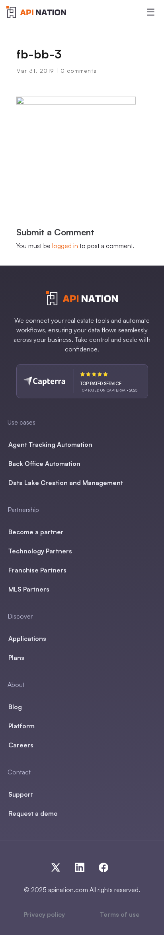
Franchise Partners (37, 570)
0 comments (79, 70)
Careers (20, 745)
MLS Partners (28, 589)
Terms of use (120, 914)
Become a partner (36, 532)
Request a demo (33, 813)
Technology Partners (40, 551)
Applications (27, 638)
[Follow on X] (59, 866)
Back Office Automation (44, 464)
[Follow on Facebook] (102, 866)
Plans (16, 657)
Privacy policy (44, 914)
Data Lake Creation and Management (65, 483)
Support (20, 794)
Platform (21, 726)
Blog (15, 707)
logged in (65, 246)
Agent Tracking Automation (50, 444)
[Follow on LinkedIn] (83, 866)
